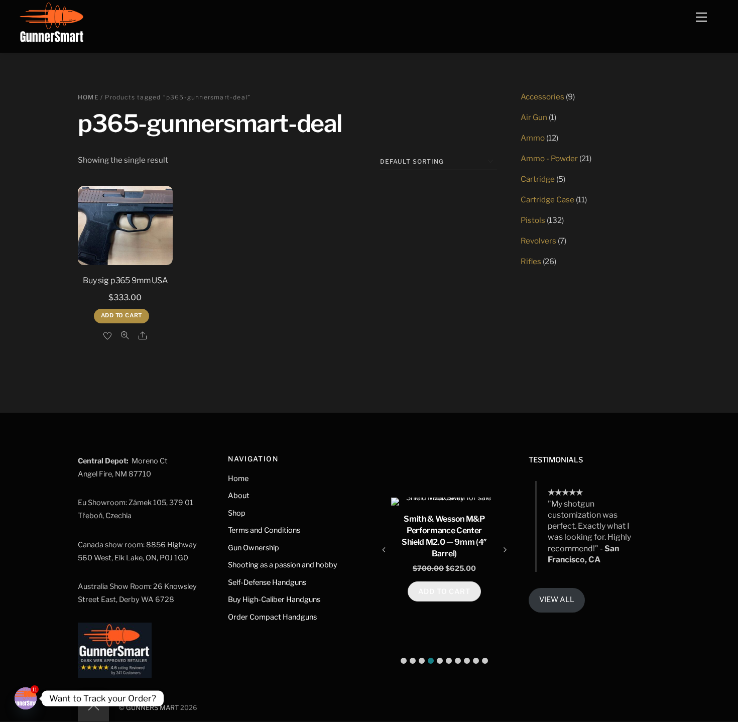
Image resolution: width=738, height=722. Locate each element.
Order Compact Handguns (272, 617)
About (239, 495)
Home (88, 97)
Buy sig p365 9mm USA (125, 280)
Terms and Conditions (264, 530)
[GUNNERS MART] (51, 25)
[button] (404, 661)
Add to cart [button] (122, 315)
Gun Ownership (253, 547)
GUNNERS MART (152, 707)
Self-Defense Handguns (267, 582)
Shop (236, 513)
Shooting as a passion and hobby (282, 564)
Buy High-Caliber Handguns (274, 599)
